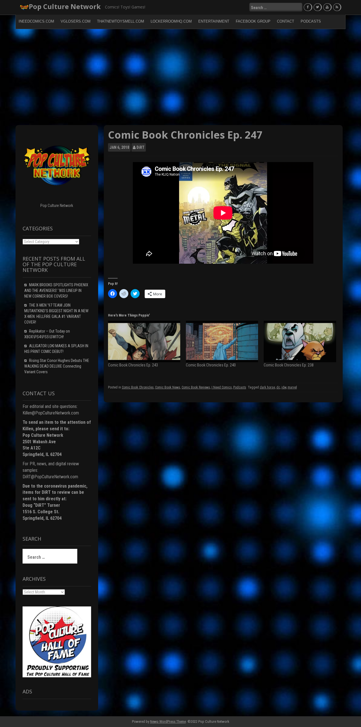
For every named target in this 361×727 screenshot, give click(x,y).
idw (283, 387)
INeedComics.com (36, 21)
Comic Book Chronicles (138, 387)
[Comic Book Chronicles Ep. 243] (144, 341)
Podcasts (311, 21)
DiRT (140, 147)
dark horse (267, 387)
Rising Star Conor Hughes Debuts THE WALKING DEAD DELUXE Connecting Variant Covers (56, 366)
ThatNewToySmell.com (120, 21)
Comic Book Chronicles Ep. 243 (133, 365)
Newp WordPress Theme (168, 721)
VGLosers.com (76, 21)
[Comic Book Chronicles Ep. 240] (222, 341)
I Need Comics (222, 387)
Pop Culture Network (65, 6)
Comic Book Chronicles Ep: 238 (289, 365)
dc (278, 387)
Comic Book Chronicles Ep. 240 (211, 365)
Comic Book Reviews (196, 387)
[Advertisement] (180, 77)
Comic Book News (167, 387)
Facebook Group (253, 21)
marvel (292, 387)
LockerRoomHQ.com (171, 21)
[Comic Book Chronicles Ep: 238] (300, 341)
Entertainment (213, 21)
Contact (285, 21)
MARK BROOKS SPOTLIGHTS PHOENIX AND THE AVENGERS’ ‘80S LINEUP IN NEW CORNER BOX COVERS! (56, 290)
